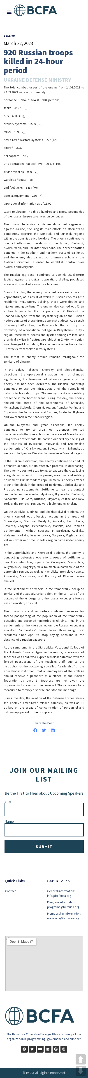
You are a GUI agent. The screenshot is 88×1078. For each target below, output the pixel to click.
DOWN (81, 1071)
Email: (9, 801)
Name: (9, 821)
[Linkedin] (48, 1049)
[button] (9, 12)
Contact (10, 891)
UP (81, 1059)
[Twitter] (32, 1049)
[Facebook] (24, 1049)
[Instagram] (63, 1049)
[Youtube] (40, 1049)
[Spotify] (56, 1049)
